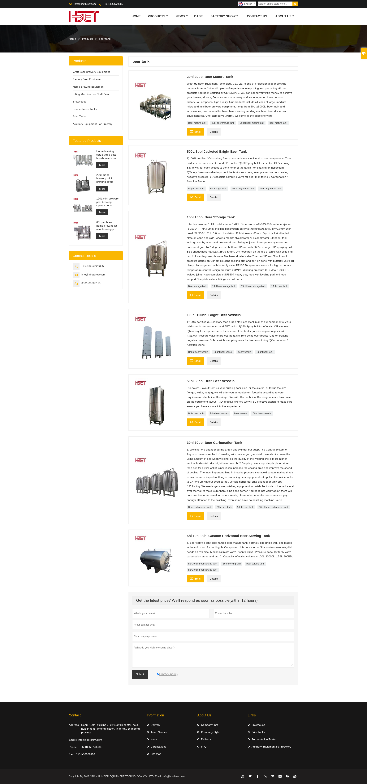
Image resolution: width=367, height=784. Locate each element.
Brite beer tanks (196, 413)
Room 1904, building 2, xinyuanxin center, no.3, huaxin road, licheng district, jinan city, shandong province (110, 728)
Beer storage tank (197, 286)
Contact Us (257, 16)
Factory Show (222, 16)
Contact (75, 715)
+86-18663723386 (113, 3)
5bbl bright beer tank (270, 188)
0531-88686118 (91, 283)
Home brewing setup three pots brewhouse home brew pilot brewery (107, 155)
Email (195, 131)
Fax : (72, 754)
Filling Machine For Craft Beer (91, 94)
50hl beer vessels (262, 413)
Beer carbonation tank (199, 507)
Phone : (73, 746)
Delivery (155, 724)
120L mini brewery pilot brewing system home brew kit (107, 202)
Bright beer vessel (223, 352)
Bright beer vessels (198, 352)
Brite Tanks (79, 116)
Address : (74, 724)
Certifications (158, 746)
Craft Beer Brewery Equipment (91, 71)
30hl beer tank (224, 507)
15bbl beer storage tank (253, 286)
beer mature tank (278, 123)
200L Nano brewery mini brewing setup (104, 178)
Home (136, 16)
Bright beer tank (196, 188)
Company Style (210, 732)
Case (198, 16)
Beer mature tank (197, 123)
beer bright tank (218, 188)
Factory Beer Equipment (87, 79)
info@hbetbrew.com (85, 3)
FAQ (203, 746)
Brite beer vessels (219, 413)
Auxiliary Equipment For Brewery (92, 123)
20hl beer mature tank (223, 123)
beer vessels (244, 352)
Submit (140, 674)
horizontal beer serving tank (202, 563)
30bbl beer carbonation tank (273, 507)
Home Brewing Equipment (88, 86)
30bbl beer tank (245, 507)
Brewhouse (79, 101)
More (102, 164)
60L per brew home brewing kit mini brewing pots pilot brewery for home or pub (107, 226)
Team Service (159, 732)
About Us (283, 16)
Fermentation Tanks (85, 109)
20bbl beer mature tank (252, 123)
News (180, 16)
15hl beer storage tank (223, 286)
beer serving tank (255, 563)
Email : (73, 739)
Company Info (209, 724)
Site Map (156, 753)
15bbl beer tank (279, 286)
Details (213, 131)
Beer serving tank (232, 563)
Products (156, 16)
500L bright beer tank (243, 188)
